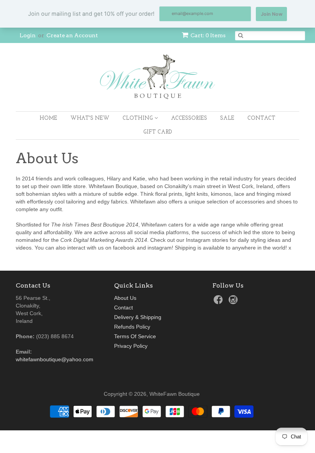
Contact (261, 118)
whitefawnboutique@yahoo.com (54, 359)
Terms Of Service (135, 336)
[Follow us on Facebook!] (219, 302)
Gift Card (157, 132)
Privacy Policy (131, 346)
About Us (125, 298)
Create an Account (72, 35)
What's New (89, 118)
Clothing (138, 118)
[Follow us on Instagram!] (234, 302)
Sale (227, 118)
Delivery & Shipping (137, 317)
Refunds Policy (132, 327)
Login (28, 35)
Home (48, 118)
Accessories (189, 118)
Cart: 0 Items (208, 35)
